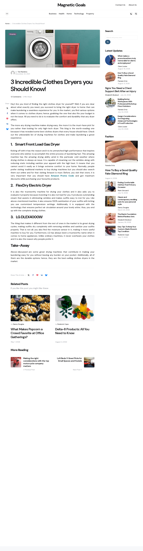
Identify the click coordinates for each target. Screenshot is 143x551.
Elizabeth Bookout (112, 95)
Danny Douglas (18, 324)
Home (7, 24)
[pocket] (7, 118)
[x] (7, 108)
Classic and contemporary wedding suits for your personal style (127, 200)
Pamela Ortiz (122, 81)
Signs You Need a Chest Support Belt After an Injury (120, 90)
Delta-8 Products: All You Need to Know (72, 331)
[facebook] (7, 113)
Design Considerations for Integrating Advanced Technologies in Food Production (127, 119)
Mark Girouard (123, 191)
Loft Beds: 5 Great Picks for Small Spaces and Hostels (69, 359)
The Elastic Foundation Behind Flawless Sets (127, 215)
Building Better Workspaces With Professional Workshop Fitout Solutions (127, 102)
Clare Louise (122, 66)
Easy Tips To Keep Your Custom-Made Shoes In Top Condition (127, 229)
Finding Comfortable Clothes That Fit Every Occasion (127, 184)
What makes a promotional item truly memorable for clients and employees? (127, 59)
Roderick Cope (63, 324)
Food (16, 299)
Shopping (12, 34)
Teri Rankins (22, 72)
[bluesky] (7, 129)
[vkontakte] (7, 124)
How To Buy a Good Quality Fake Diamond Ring (126, 75)
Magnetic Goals (72, 5)
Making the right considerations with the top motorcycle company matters (36, 362)
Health (62, 299)
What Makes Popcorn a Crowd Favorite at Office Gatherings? (27, 333)
